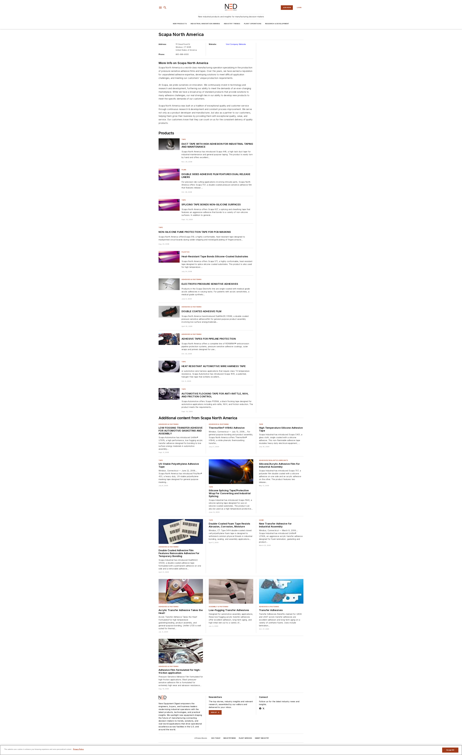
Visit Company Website (236, 44)
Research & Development (277, 24)
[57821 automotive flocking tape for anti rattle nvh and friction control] (169, 394)
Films (184, 170)
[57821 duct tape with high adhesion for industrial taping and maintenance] (169, 144)
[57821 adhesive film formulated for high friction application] (181, 651)
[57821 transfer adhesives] (281, 591)
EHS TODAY (216, 738)
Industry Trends (232, 24)
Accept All (450, 750)
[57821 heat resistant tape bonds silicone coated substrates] (169, 257)
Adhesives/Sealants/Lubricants (273, 460)
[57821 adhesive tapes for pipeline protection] (169, 339)
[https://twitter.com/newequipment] (263, 708)
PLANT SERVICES (245, 738)
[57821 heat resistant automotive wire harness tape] (169, 366)
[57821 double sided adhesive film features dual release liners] (169, 174)
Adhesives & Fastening (192, 279)
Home (261, 520)
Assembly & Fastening (218, 607)
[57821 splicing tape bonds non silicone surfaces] (169, 205)
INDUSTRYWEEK (229, 738)
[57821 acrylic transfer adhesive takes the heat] (181, 591)
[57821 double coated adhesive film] (169, 311)
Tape (184, 139)
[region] (231, 750)
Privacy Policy (78, 749)
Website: (213, 44)
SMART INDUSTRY (262, 738)
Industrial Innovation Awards (205, 24)
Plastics (185, 252)
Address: (163, 44)
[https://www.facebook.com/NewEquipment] (260, 708)
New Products (180, 24)
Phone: (162, 54)
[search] (165, 7)
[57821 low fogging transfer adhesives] (231, 591)
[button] (160, 7)
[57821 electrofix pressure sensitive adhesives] (169, 284)
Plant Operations (252, 24)
